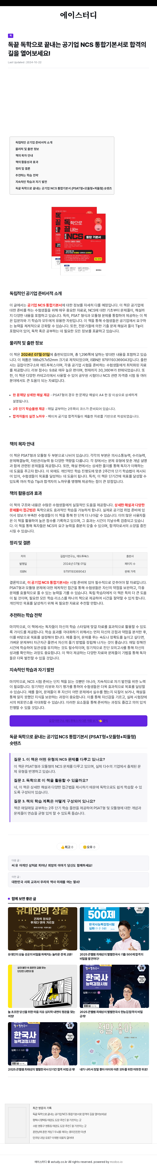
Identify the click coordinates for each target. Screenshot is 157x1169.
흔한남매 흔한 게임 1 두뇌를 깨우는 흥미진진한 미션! (59, 1132)
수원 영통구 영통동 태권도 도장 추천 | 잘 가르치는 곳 (59, 1126)
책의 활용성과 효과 (27, 162)
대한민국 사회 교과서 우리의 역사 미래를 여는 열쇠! (46, 882)
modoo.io (116, 1161)
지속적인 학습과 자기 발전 (31, 182)
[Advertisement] (78, 101)
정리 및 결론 (23, 168)
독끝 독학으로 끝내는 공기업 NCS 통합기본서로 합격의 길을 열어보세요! (69, 1114)
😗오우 (89, 847)
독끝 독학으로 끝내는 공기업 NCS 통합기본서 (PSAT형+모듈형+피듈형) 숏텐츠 (64, 188)
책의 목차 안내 (24, 155)
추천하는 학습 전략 (27, 175)
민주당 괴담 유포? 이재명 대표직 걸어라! (53, 1137)
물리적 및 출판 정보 (27, 149)
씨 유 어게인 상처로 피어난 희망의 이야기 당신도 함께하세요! (52, 865)
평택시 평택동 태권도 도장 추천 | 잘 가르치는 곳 (57, 1120)
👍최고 (67, 847)
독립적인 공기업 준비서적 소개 (34, 142)
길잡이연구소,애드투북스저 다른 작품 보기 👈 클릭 (78, 721)
